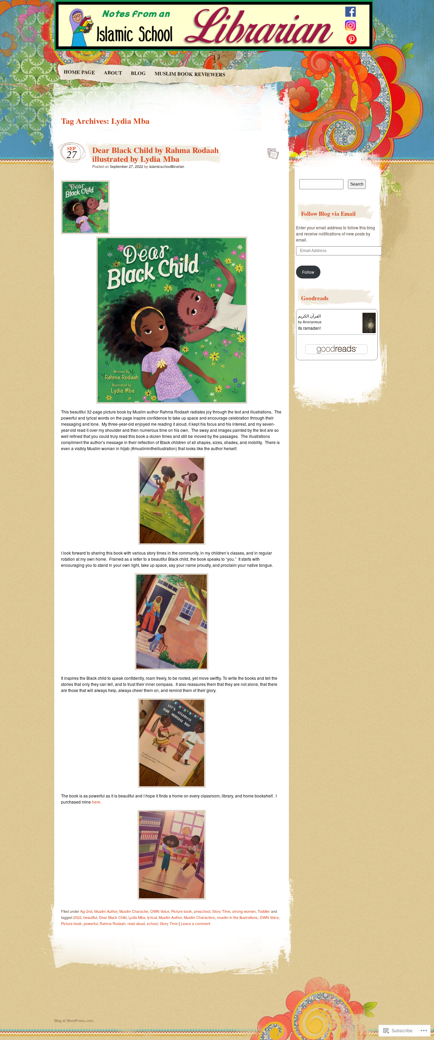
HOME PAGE (79, 72)
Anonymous (312, 322)
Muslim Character (133, 911)
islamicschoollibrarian (166, 166)
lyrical (152, 917)
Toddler (264, 911)
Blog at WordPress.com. (74, 1020)
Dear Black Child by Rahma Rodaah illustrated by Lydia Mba (155, 154)
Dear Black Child (112, 917)
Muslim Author (105, 911)
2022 (77, 917)
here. (96, 802)
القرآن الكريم (309, 316)
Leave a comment (195, 923)
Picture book (181, 911)
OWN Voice (159, 911)
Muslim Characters (199, 917)
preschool (202, 911)
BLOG (138, 73)
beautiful (90, 917)
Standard (271, 152)
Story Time (221, 911)
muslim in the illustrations (237, 917)
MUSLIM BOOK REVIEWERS (189, 74)
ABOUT (112, 72)
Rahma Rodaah (112, 923)
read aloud (136, 923)
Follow (308, 272)
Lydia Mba (137, 917)
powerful (91, 923)
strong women (244, 911)
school (152, 923)
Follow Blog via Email (328, 213)
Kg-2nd (86, 911)
